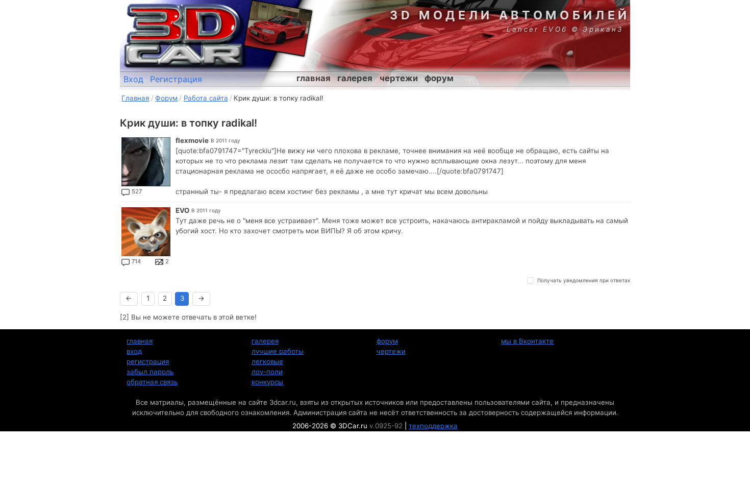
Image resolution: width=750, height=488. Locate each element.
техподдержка (433, 426)
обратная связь (152, 382)
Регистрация (176, 79)
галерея (354, 78)
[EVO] (145, 231)
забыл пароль (150, 372)
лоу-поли (267, 372)
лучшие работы (278, 351)
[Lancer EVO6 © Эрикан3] (278, 28)
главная (313, 78)
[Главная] (183, 36)
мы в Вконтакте (527, 341)
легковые (267, 361)
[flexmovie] (145, 161)
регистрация (148, 361)
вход (134, 351)
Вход (133, 79)
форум (439, 78)
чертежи (399, 78)
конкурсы (267, 382)
